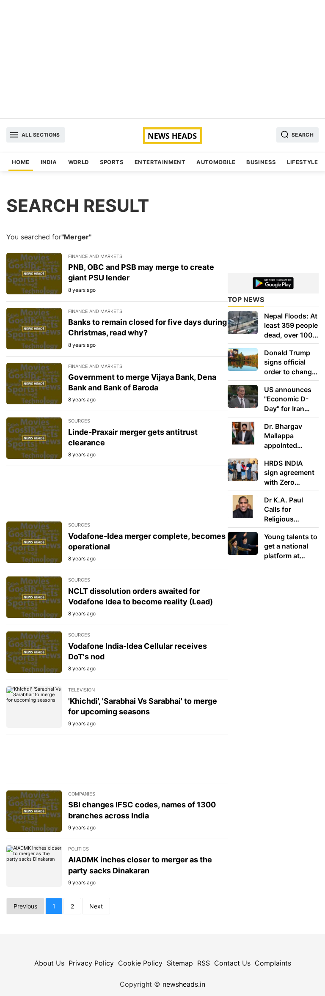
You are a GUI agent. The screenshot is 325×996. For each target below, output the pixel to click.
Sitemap (180, 963)
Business (261, 162)
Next (96, 906)
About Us (49, 963)
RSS (203, 963)
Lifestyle (302, 162)
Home (21, 162)
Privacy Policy (91, 963)
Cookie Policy (140, 963)
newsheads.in (183, 984)
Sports (112, 162)
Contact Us (232, 963)
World (78, 162)
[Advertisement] (162, 59)
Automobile (215, 162)
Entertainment (160, 162)
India (49, 162)
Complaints (273, 963)
